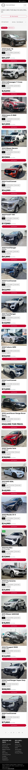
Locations (23, 1)
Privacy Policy (19, 753)
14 (19, 732)
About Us (17, 744)
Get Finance (14, 60)
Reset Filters (4, 27)
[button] (25, 5)
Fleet (16, 747)
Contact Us (18, 746)
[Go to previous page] (5, 732)
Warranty (5, 753)
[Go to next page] (22, 732)
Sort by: (14, 22)
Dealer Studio (11, 768)
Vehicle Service (6, 744)
